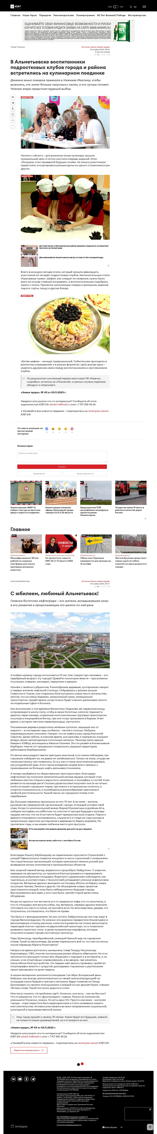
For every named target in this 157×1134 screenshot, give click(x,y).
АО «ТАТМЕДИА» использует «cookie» (71, 1117)
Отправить (62, 467)
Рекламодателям (63, 15)
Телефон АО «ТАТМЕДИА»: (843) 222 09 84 (118, 1096)
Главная (15, 15)
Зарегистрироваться (85, 474)
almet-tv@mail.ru (60, 404)
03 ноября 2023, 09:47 (100, 584)
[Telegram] (12, 102)
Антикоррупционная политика (114, 1093)
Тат (121, 7)
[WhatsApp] (12, 114)
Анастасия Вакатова (20, 581)
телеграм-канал (98, 411)
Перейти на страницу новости (27, 1050)
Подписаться (138, 1116)
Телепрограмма (85, 15)
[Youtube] (19, 1079)
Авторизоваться (39, 474)
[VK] (13, 1079)
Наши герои (30, 15)
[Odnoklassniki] (26, 1079)
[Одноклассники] (12, 108)
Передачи (45, 15)
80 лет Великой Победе (111, 15)
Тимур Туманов (17, 47)
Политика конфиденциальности (69, 1125)
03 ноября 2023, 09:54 (100, 49)
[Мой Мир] (12, 120)
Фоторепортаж (137, 15)
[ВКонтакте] (12, 97)
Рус (110, 7)
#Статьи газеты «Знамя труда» (96, 47)
